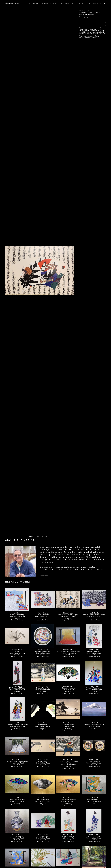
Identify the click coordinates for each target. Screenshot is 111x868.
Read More (44, 575)
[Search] (104, 3)
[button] (71, 3)
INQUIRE (92, 24)
